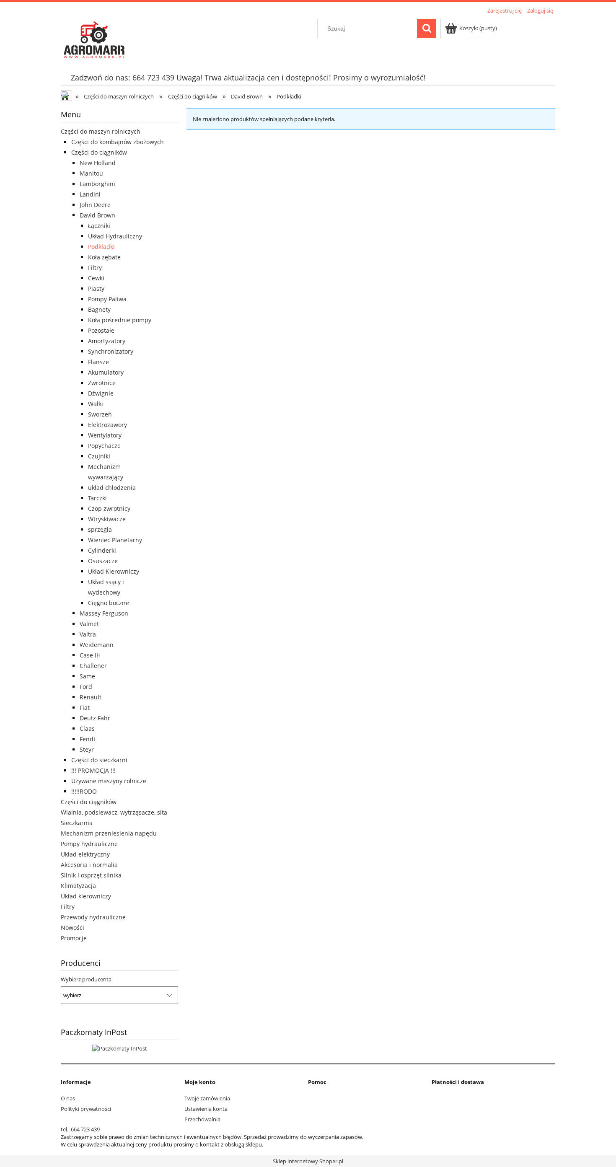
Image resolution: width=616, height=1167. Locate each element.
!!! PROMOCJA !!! (93, 770)
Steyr (87, 749)
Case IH (90, 655)
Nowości (72, 928)
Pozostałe (101, 330)
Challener (93, 666)
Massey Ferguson (104, 613)
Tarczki (97, 498)
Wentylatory (105, 435)
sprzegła (100, 529)
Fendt (88, 739)
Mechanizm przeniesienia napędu (109, 833)
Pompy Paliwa (107, 299)
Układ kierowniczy (86, 896)
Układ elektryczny (85, 854)
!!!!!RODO (84, 791)
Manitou (91, 173)
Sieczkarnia (77, 823)
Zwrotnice (102, 383)
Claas (87, 728)
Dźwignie (101, 393)
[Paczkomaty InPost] (119, 1048)
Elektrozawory (107, 425)
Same (87, 676)
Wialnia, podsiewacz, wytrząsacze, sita (114, 812)
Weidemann (97, 645)
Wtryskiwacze (107, 519)
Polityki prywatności (86, 1109)
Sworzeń (100, 414)
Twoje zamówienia (207, 1098)
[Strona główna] (93, 38)
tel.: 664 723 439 (80, 1129)
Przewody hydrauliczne (93, 917)
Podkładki (101, 247)
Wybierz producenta (86, 979)
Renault (90, 697)
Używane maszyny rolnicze (108, 781)
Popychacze (104, 446)
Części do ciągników (99, 152)
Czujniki (99, 456)
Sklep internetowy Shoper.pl (308, 1161)
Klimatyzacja (78, 886)
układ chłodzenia (112, 488)
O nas (68, 1098)
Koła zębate (104, 257)
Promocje (74, 938)
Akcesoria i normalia (89, 865)
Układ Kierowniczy (113, 571)
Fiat (85, 708)
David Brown (97, 215)
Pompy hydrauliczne (89, 844)
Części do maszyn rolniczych (100, 131)
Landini (90, 194)
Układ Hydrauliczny (115, 236)
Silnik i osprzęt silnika (91, 875)
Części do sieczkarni (99, 760)
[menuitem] (248, 77)
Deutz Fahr (95, 718)
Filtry (95, 268)
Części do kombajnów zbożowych (117, 142)
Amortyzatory (106, 341)
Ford (86, 687)
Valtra (88, 634)
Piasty (96, 288)
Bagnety (99, 309)
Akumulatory (106, 372)
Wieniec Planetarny (115, 540)
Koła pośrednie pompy (119, 320)
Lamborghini (97, 184)
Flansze (98, 362)
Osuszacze (103, 561)
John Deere (95, 205)
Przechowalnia (202, 1119)
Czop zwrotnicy (109, 508)
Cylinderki (102, 550)
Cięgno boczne (108, 603)
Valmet (89, 624)
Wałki (95, 404)
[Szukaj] (426, 28)
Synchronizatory (110, 351)
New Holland (98, 163)
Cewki (96, 278)
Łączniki (99, 226)
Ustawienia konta (206, 1109)
